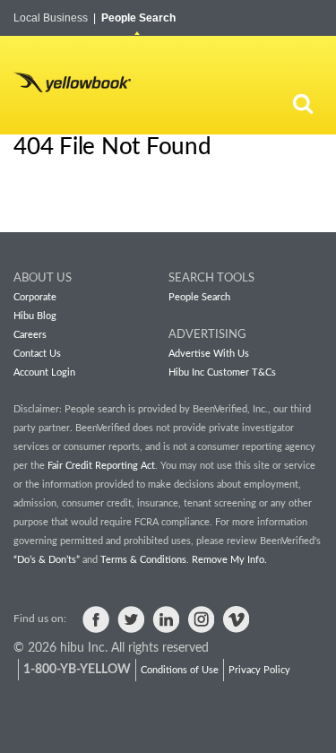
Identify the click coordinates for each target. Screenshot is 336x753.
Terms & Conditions (143, 560)
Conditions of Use (180, 670)
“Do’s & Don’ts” (46, 560)
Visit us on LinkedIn (165, 619)
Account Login (44, 372)
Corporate (34, 297)
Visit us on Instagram (200, 619)
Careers (30, 335)
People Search (138, 18)
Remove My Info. (229, 560)
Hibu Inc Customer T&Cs (222, 372)
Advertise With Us (208, 354)
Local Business (54, 18)
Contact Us (37, 354)
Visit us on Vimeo (235, 619)
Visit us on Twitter (130, 619)
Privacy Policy (259, 670)
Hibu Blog (34, 316)
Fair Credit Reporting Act (101, 466)
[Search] (303, 103)
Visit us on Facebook (96, 619)
